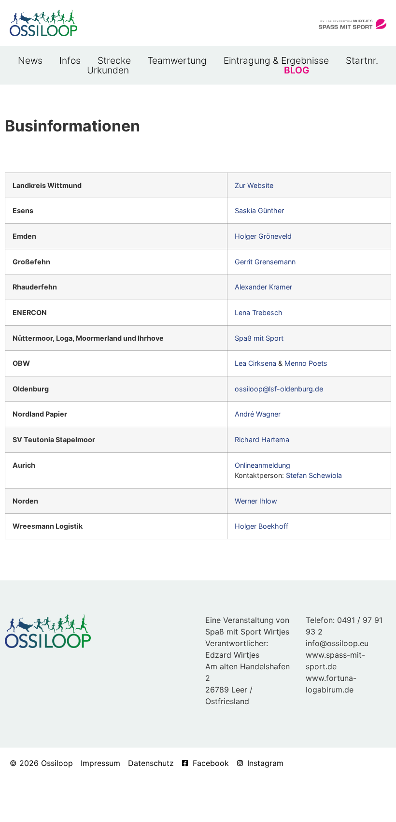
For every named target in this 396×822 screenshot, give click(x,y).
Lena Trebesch (259, 312)
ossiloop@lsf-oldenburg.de (279, 389)
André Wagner (258, 414)
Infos (70, 60)
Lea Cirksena (255, 363)
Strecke (114, 60)
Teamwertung (177, 60)
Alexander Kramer (263, 287)
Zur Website (254, 185)
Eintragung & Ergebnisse (276, 60)
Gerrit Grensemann (265, 262)
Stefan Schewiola (314, 475)
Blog (296, 70)
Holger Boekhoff (261, 526)
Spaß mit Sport (259, 338)
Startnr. (362, 60)
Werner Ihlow (256, 501)
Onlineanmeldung (262, 465)
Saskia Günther (259, 210)
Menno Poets (305, 363)
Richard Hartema (262, 439)
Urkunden (108, 70)
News (30, 60)
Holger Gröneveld (263, 236)
